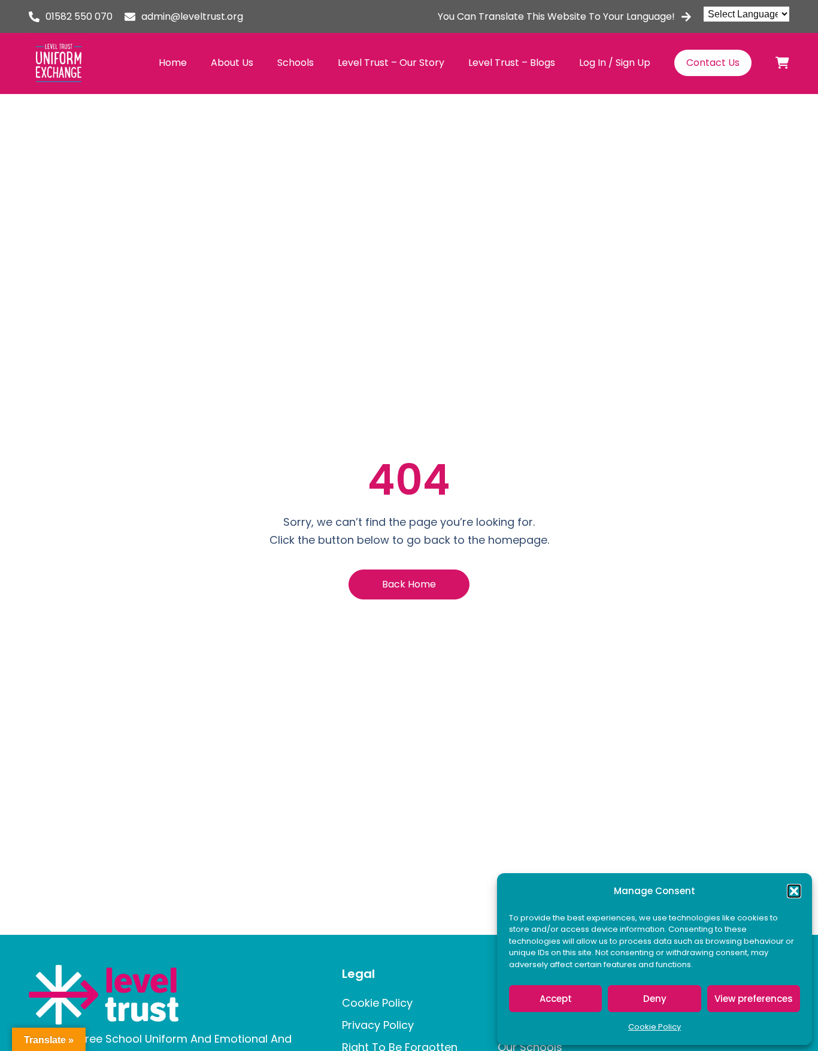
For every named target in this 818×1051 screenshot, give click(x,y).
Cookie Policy (654, 1026)
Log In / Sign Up (614, 62)
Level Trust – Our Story (391, 62)
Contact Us (713, 62)
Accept (556, 998)
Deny (654, 998)
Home (173, 62)
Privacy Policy (378, 1024)
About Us (232, 62)
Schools (295, 62)
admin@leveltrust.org (192, 16)
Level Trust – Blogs (511, 62)
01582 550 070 (79, 16)
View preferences (753, 998)
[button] (794, 891)
